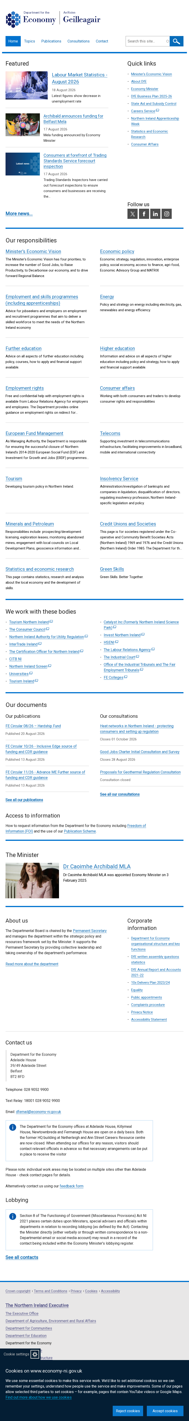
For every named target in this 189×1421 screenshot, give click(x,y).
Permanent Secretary (90, 931)
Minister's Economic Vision (151, 74)
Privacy (76, 1291)
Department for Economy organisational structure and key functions (155, 943)
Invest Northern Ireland (124, 635)
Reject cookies (128, 1411)
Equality (137, 990)
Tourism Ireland (23, 681)
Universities (20, 674)
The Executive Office (22, 1313)
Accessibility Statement (149, 1019)
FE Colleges (115, 677)
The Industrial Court (121, 657)
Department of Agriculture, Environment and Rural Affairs (51, 1321)
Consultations (79, 41)
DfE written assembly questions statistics (155, 959)
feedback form (71, 1186)
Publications (51, 41)
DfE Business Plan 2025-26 (151, 96)
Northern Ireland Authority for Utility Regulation (48, 637)
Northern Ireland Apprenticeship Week (155, 121)
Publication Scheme (80, 831)
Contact (102, 41)
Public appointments (146, 997)
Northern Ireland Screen (30, 666)
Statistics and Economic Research (149, 134)
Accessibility (110, 1291)
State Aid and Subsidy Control (153, 104)
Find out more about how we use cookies (39, 1397)
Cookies (91, 1291)
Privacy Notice (142, 1012)
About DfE (139, 81)
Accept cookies (165, 1411)
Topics (29, 41)
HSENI (111, 642)
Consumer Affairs (145, 144)
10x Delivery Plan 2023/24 (150, 983)
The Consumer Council (29, 629)
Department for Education (26, 1336)
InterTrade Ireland (25, 644)
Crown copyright (18, 1291)
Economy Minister (144, 89)
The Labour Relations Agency (129, 650)
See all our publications (24, 800)
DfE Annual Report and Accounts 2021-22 (156, 972)
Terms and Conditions (50, 1291)
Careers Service (149, 111)
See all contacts (22, 1257)
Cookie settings (16, 1354)
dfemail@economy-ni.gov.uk (38, 1112)
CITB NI (15, 659)
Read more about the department (32, 964)
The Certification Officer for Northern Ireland (46, 651)
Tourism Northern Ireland (31, 622)
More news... (19, 213)
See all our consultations (120, 794)
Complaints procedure (148, 1005)
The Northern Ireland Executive (37, 1305)
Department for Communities (29, 1328)
